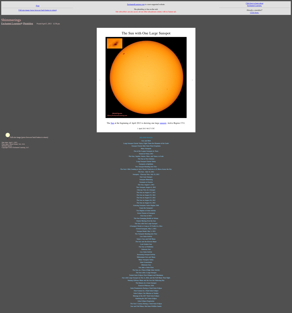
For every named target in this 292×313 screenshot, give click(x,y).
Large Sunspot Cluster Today (146, 161)
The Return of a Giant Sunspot (146, 283)
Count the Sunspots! (146, 208)
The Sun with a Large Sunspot (146, 272)
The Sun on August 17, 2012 (146, 192)
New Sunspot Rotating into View (146, 166)
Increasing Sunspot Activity (146, 254)
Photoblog (28, 23)
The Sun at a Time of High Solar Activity (146, 270)
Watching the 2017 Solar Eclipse (146, 298)
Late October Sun (146, 244)
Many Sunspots (146, 148)
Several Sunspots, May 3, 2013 (146, 229)
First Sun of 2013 (146, 216)
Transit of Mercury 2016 (146, 285)
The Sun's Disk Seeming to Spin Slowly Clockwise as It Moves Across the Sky (146, 169)
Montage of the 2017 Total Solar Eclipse (146, 296)
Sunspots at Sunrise (146, 182)
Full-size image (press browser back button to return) (38, 10)
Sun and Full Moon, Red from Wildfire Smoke (146, 306)
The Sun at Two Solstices (146, 159)
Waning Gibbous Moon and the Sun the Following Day (146, 280)
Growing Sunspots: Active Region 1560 (146, 205)
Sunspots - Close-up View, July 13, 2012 (146, 174)
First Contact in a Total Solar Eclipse (146, 291)
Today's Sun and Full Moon (146, 239)
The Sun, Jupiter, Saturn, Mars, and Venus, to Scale (146, 156)
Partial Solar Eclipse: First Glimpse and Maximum (146, 275)
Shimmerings (11, 20)
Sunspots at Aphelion (146, 164)
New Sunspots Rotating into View (146, 234)
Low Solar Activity (146, 236)
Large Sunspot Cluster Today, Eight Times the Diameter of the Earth (146, 143)
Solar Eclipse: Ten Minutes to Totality (146, 293)
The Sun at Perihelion (146, 247)
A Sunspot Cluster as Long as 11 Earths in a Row (146, 226)
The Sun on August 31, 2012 (146, 203)
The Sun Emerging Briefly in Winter (146, 218)
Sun (112, 123)
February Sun (146, 249)
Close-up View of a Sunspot (146, 190)
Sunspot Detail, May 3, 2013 (146, 231)
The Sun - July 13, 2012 (146, 172)
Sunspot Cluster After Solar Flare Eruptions (146, 146)
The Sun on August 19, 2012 (146, 195)
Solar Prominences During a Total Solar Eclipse (146, 288)
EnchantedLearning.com (135, 4)
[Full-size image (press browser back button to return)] (7, 140)
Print (37, 6)
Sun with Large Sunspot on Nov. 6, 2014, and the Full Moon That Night (146, 278)
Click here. (254, 12)
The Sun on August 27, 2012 (146, 197)
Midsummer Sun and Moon (146, 257)
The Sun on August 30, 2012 (146, 200)
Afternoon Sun (146, 265)
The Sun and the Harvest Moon (146, 241)
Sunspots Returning (146, 179)
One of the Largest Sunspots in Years (146, 151)
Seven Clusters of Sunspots (146, 213)
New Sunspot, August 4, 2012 (146, 187)
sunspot (163, 123)
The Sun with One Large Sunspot (146, 223)
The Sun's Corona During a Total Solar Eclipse (146, 303)
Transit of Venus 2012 (146, 154)
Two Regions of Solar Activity (146, 210)
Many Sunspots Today (146, 260)
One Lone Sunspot (146, 177)
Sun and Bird (146, 141)
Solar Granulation (146, 262)
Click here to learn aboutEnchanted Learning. (254, 4)
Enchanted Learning (11, 23)
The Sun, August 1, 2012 (146, 185)
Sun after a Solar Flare (146, 267)
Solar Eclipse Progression (146, 301)
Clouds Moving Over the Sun (146, 221)
